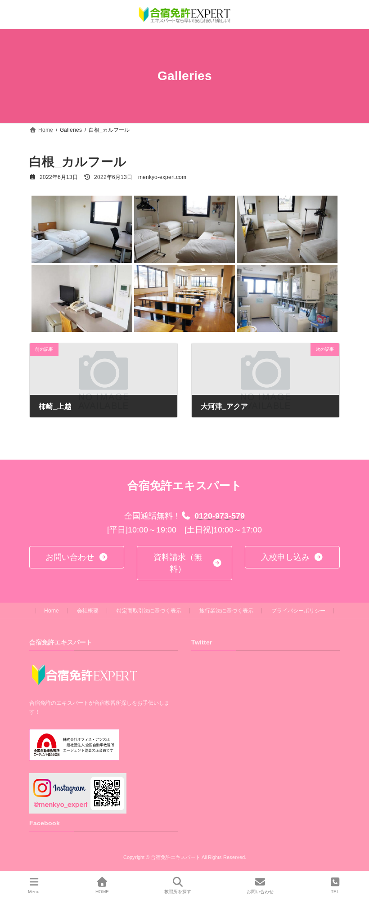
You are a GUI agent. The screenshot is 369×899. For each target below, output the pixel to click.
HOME (102, 891)
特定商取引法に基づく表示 (149, 611)
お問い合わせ (260, 891)
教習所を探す (177, 891)
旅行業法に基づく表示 (226, 611)
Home (51, 611)
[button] (76, 557)
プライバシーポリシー (298, 611)
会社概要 (88, 611)
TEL (335, 891)
